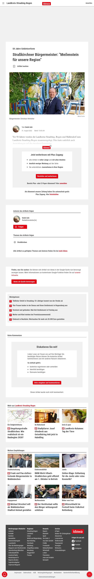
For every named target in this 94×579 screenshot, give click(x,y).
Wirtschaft (46, 550)
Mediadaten (58, 573)
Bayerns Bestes (13, 560)
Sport (44, 536)
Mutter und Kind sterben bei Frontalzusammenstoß (31, 315)
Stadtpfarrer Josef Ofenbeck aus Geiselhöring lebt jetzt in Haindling (46, 433)
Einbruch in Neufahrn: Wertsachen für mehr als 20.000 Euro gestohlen (38, 319)
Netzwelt (45, 560)
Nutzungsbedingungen (45, 573)
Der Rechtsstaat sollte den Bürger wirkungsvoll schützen (46, 507)
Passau (29, 555)
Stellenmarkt (59, 541)
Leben (45, 553)
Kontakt (10, 533)
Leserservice (59, 538)
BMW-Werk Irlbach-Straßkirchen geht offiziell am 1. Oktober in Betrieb (47, 476)
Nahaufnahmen (48, 548)
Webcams (58, 548)
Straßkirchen (22, 242)
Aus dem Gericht (48, 541)
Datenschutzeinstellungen (47, 577)
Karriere (11, 536)
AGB (34, 573)
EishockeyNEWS (13, 553)
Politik (45, 543)
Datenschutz (27, 573)
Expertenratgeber (13, 562)
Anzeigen (58, 545)
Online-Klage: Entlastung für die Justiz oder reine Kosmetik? (73, 476)
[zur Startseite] (79, 531)
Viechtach (30, 543)
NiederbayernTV (13, 557)
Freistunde (46, 545)
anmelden (63, 183)
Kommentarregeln (14, 541)
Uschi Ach (28, 127)
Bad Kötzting (31, 541)
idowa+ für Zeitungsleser (62, 533)
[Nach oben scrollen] (89, 574)
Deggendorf (31, 553)
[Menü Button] (3, 3)
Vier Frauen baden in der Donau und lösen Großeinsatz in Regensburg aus (40, 305)
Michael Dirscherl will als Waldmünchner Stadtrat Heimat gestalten (19, 507)
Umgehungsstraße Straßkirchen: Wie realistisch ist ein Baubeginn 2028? (17, 433)
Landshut (30, 533)
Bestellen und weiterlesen (47, 176)
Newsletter (11, 538)
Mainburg (30, 545)
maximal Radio (13, 555)
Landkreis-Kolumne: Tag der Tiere (73, 430)
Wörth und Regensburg (34, 538)
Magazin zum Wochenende (17, 548)
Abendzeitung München (16, 550)
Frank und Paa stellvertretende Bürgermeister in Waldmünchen (20, 476)
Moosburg (30, 550)
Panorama (46, 555)
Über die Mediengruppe (15, 545)
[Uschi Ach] (16, 129)
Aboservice (58, 536)
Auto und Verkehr (48, 557)
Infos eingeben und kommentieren (47, 383)
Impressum (18, 573)
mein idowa (63, 251)
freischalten (54, 194)
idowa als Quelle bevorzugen (24, 282)
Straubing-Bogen (32, 531)
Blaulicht (45, 533)
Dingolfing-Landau (33, 548)
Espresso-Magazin (14, 565)
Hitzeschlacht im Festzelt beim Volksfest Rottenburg (73, 507)
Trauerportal (59, 543)
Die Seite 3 (46, 538)
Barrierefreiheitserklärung (72, 573)
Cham (29, 536)
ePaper (57, 531)
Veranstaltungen (60, 550)
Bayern (45, 531)
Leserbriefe (12, 543)
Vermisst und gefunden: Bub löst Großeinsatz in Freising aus (35, 310)
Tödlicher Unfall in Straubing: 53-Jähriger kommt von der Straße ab (38, 301)
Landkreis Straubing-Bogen (19, 3)
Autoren (11, 531)
